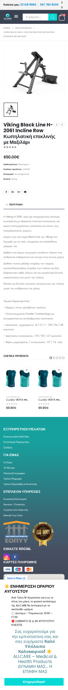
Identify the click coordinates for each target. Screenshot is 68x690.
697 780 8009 (49, 4)
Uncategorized (21, 174)
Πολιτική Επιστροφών (14, 473)
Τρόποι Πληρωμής (12, 478)
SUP (39, 397)
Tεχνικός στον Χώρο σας (15, 510)
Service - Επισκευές (14, 504)
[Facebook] (61, 2)
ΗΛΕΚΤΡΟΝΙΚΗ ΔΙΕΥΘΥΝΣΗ (25, 192)
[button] (50, 358)
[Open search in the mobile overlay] (40, 17)
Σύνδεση (7, 447)
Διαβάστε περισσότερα (26, 370)
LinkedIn (12, 192)
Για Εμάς (7, 462)
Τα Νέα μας (9, 467)
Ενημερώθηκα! (34, 682)
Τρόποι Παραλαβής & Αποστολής (20, 484)
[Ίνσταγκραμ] (61, 7)
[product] (17, 378)
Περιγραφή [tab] (15, 204)
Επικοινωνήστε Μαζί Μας (16, 436)
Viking (14, 179)
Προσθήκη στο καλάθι (59, 370)
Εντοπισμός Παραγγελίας (16, 442)
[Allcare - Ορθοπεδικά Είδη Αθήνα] (8, 17)
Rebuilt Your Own (12, 515)
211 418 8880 (20, 4)
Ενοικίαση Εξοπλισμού (15, 499)
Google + (19, 192)
